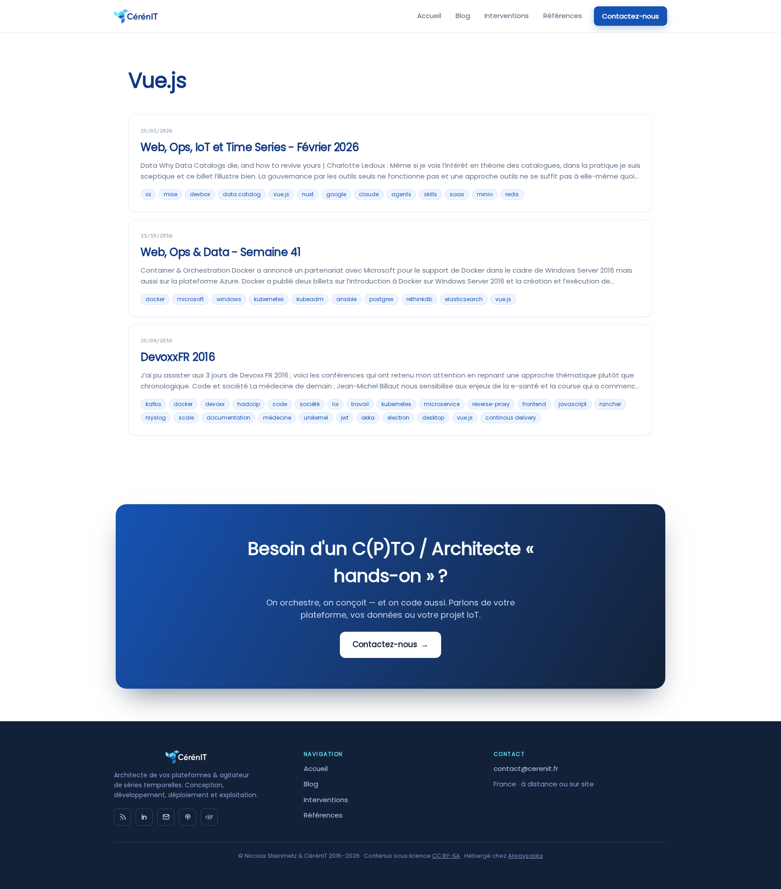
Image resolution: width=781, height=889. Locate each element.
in (144, 817)
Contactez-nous (630, 16)
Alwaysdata (525, 855)
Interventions (507, 15)
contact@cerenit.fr (526, 768)
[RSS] (122, 817)
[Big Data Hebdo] (187, 817)
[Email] (165, 817)
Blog (463, 15)
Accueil (429, 15)
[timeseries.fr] (209, 817)
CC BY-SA (446, 855)
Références (562, 15)
